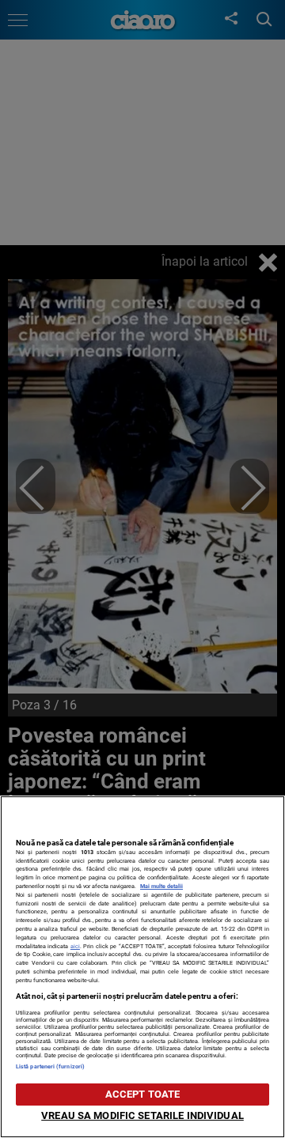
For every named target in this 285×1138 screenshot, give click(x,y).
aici (75, 946)
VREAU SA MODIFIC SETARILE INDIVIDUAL (142, 1115)
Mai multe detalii (161, 886)
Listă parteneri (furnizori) (50, 1066)
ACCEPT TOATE (142, 1094)
